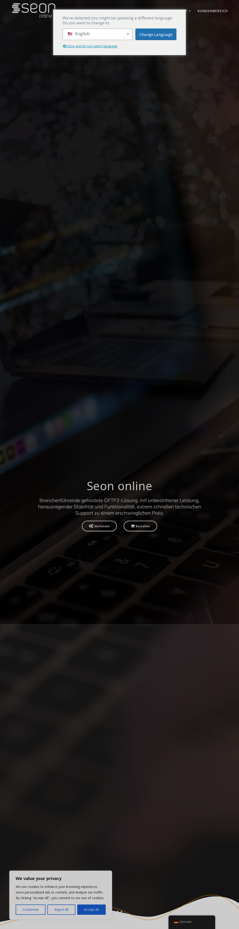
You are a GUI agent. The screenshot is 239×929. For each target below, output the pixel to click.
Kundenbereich (213, 11)
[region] (60, 895)
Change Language (155, 34)
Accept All (91, 909)
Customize (31, 909)
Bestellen (143, 526)
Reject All (61, 909)
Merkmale (102, 526)
